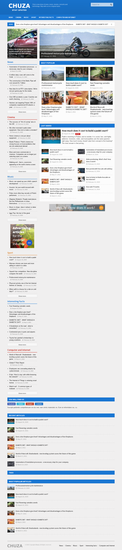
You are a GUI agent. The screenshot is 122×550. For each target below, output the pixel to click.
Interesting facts (46, 17)
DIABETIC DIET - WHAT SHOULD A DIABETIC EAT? (92, 24)
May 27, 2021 (47, 116)
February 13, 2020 (48, 88)
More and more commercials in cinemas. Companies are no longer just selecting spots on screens (22, 154)
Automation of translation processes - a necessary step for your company (99, 151)
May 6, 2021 (71, 112)
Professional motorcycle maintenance (52, 84)
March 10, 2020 (92, 154)
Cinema (18, 17)
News (11, 17)
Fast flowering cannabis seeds (100, 84)
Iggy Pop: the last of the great (19, 213)
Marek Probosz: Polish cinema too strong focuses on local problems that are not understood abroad (22, 144)
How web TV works (92, 187)
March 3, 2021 (95, 116)
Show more (22, 112)
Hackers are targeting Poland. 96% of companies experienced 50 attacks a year (22, 105)
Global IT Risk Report (16, 363)
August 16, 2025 (72, 88)
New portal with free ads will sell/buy (99, 169)
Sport (33, 17)
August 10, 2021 (96, 88)
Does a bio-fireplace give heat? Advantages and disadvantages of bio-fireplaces (44, 24)
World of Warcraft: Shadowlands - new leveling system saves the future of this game (101, 110)
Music (26, 17)
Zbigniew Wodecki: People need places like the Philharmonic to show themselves (22, 201)
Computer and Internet (66, 17)
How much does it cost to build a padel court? (76, 84)
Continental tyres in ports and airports (22, 332)
